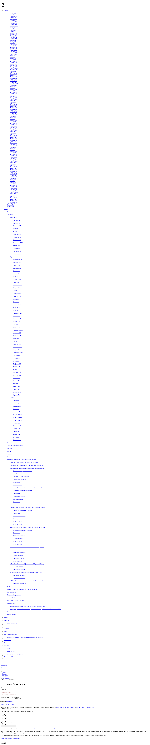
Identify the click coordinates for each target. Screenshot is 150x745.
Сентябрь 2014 (14, 192)
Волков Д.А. (16, 290)
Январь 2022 (13, 78)
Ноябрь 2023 (13, 51)
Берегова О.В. (17, 268)
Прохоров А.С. (17, 344)
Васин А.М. (16, 409)
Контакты (9, 448)
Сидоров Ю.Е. (17, 431)
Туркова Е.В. (16, 366)
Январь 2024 (13, 48)
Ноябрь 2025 (13, 23)
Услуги (6, 631)
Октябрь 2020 (13, 98)
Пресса (9, 451)
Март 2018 (13, 137)
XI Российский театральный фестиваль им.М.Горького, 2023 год (27, 572)
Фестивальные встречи (19, 516)
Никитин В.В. (17, 338)
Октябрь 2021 (13, 82)
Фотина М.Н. (16, 380)
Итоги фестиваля (17, 485)
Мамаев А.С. (16, 327)
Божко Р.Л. (16, 276)
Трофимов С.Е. (17, 364)
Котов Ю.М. (16, 316)
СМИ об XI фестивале (19, 575)
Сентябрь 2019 (14, 114)
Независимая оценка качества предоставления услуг (18, 642)
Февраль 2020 (13, 107)
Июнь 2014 (13, 195)
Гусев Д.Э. (16, 299)
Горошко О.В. (16, 411)
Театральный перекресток (14, 595)
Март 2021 (13, 90)
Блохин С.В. (16, 271)
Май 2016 (12, 165)
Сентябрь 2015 (14, 176)
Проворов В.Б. (17, 426)
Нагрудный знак (11, 592)
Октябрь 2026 (10, 205)
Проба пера (13, 597)
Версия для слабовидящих (8, 704)
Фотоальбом (16, 482)
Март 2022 (13, 75)
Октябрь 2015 (13, 175)
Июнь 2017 (13, 148)
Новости (6, 617)
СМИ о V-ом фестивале (19, 479)
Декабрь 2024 (13, 36)
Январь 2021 (13, 93)
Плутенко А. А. (17, 240)
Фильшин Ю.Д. (17, 372)
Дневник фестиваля (18, 558)
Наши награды (11, 603)
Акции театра (7, 640)
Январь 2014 (13, 202)
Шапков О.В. (16, 389)
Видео (8, 586)
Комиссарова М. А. (18, 234)
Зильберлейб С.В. (18, 414)
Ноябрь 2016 (13, 158)
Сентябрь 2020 (14, 99)
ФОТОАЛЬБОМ (17, 521)
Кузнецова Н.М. (17, 318)
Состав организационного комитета (22, 471)
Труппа (12, 257)
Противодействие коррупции (15, 654)
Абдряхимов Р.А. (17, 259)
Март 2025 (13, 31)
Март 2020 (13, 106)
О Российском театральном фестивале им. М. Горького (24, 462)
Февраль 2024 (13, 47)
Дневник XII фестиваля (19, 583)
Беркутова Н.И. (17, 406)
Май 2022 (12, 72)
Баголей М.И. (16, 265)
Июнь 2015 (13, 179)
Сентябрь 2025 (14, 26)
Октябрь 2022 (13, 67)
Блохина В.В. (16, 273)
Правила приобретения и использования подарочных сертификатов (25, 637)
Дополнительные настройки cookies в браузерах (46, 728)
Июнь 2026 (13, 13)
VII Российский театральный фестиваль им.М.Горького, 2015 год (27, 507)
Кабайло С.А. (16, 307)
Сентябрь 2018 (14, 130)
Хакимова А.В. (17, 383)
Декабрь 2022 (13, 64)
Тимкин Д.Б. (16, 434)
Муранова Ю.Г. (17, 333)
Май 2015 (12, 181)
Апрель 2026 (13, 16)
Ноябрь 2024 (13, 37)
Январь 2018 (13, 140)
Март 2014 (13, 199)
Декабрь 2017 (13, 141)
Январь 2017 (13, 155)
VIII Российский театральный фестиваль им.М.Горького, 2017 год (27, 527)
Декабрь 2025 (13, 21)
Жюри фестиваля (17, 549)
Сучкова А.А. (16, 361)
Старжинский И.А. (18, 352)
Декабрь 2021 (13, 79)
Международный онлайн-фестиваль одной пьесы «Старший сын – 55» (29, 606)
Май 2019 (12, 119)
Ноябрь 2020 (13, 96)
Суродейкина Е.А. (18, 355)
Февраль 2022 (13, 76)
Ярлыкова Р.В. (17, 440)
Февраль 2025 (13, 33)
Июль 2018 (13, 131)
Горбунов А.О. (17, 296)
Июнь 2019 (13, 117)
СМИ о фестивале (18, 499)
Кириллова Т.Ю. (17, 313)
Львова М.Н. (16, 324)
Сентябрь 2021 (14, 83)
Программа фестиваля (19, 496)
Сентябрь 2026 (11, 203)
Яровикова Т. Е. (17, 254)
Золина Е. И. (16, 228)
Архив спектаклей (12, 623)
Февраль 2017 (13, 154)
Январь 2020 (13, 109)
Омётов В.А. (16, 341)
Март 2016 (13, 168)
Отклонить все (12, 726)
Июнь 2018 (13, 133)
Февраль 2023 (13, 61)
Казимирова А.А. (17, 417)
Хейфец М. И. (17, 245)
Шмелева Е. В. (17, 251)
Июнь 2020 (13, 102)
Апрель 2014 (13, 198)
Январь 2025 (13, 34)
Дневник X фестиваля (19, 569)
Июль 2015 (13, 178)
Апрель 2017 (13, 151)
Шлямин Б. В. (17, 248)
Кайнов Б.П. (16, 231)
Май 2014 (12, 196)
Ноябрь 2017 (13, 144)
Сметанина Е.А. (17, 347)
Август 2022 (13, 69)
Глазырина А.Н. (17, 293)
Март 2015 (13, 183)
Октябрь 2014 (13, 190)
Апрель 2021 (13, 89)
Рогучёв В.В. (16, 428)
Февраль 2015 (13, 185)
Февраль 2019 (13, 123)
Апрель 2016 (13, 167)
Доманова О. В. (17, 226)
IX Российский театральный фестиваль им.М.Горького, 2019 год (27, 547)
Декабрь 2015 (13, 172)
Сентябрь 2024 (14, 40)
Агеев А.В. (16, 403)
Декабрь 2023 (13, 50)
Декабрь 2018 (13, 126)
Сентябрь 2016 (14, 161)
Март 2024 (13, 45)
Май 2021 (12, 88)
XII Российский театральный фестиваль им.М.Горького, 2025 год (27, 580)
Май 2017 (12, 150)
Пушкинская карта (12, 611)
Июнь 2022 (13, 71)
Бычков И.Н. (16, 282)
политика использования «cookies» (65, 707)
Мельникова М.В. (18, 330)
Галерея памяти (11, 442)
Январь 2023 (13, 62)
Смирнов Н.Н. (17, 349)
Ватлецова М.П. (17, 285)
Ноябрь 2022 (13, 65)
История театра (11, 211)
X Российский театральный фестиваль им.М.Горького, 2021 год (27, 564)
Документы (7, 645)
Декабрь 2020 (13, 95)
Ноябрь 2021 (13, 81)
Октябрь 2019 (13, 113)
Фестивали (10, 457)
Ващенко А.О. (17, 288)
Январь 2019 (13, 124)
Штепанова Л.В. (17, 392)
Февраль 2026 (13, 19)
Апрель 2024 (13, 44)
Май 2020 (12, 103)
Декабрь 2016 (13, 157)
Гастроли (9, 454)
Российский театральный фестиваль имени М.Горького (21, 459)
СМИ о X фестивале (18, 566)
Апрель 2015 (13, 182)
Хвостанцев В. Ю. (18, 242)
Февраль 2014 (13, 200)
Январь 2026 (13, 20)
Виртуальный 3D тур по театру (15, 600)
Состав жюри (19, 473)
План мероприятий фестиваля (21, 476)
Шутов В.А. (16, 437)
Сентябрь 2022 (14, 68)
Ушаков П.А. (16, 369)
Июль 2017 (13, 147)
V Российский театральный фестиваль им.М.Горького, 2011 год (27, 468)
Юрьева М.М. (16, 395)
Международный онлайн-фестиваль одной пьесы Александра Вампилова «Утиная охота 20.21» (35, 609)
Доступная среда (11, 614)
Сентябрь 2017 (14, 145)
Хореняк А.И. (16, 386)
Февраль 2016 (13, 169)
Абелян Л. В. (16, 220)
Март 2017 (13, 152)
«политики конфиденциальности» (85, 707)
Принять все (4, 726)
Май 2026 (12, 14)
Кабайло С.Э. (16, 310)
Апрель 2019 (13, 120)
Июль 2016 (13, 162)
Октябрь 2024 (13, 38)
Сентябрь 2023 (14, 54)
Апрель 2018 (13, 136)
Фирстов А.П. (17, 375)
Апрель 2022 (13, 74)
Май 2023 (12, 57)
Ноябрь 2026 (10, 206)
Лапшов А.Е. (16, 321)
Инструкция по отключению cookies (10, 738)
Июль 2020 (13, 100)
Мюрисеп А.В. (17, 335)
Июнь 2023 (13, 55)
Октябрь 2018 (13, 129)
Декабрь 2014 (13, 188)
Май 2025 (12, 28)
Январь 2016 (13, 171)
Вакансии (6, 628)
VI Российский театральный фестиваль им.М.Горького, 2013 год (27, 488)
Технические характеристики (15, 445)
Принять (3, 740)
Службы (12, 397)
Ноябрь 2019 (13, 112)
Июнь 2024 (13, 41)
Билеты (6, 626)
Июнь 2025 (13, 27)
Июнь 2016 (13, 164)
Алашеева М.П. (17, 262)
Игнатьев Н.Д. (17, 304)
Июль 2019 (13, 116)
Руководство (13, 217)
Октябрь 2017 (13, 143)
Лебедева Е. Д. (17, 237)
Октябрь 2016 (13, 159)
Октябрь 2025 (13, 24)
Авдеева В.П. (16, 400)
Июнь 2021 (13, 86)
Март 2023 (13, 59)
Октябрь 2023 (13, 52)
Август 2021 (13, 85)
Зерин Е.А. (16, 302)
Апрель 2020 (13, 105)
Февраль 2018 (13, 138)
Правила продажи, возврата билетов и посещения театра (22, 589)
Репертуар (6, 620)
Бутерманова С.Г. (17, 279)
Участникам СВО (8, 657)
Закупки (9, 648)
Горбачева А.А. (17, 223)
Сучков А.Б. (16, 358)
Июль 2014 (13, 193)
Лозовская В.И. (17, 423)
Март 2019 (13, 121)
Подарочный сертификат (10, 634)
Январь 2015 (13, 186)
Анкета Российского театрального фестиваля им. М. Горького (26, 465)
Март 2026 (13, 17)
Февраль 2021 (13, 92)
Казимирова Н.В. (17, 420)
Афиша (6, 10)
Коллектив (10, 214)
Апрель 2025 (13, 30)
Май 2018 (12, 134)
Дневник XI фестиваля (19, 578)
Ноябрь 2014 (13, 189)
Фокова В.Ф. (16, 378)
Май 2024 (12, 43)
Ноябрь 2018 (13, 127)
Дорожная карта (11, 651)
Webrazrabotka (9, 701)
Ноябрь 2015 (13, 174)
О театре (6, 209)
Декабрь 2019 (13, 110)
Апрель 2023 (13, 58)
